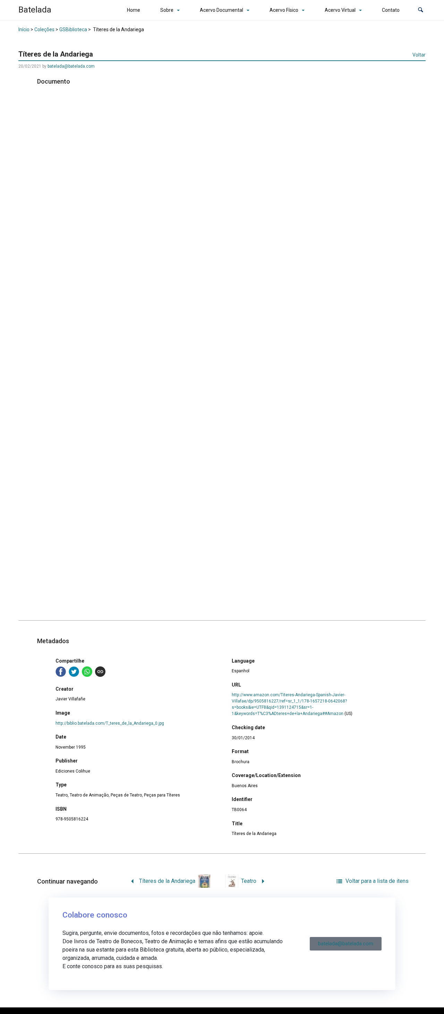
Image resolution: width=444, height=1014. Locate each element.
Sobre (166, 10)
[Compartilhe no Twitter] (74, 671)
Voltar (419, 55)
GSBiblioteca (73, 29)
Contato (391, 10)
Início (23, 29)
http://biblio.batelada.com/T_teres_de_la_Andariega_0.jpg (110, 723)
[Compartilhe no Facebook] (61, 671)
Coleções (44, 29)
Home (133, 10)
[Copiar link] (100, 671)
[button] (421, 10)
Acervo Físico (284, 10)
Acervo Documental (221, 10)
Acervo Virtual (340, 10)
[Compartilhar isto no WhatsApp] (87, 671)
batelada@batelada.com (71, 66)
